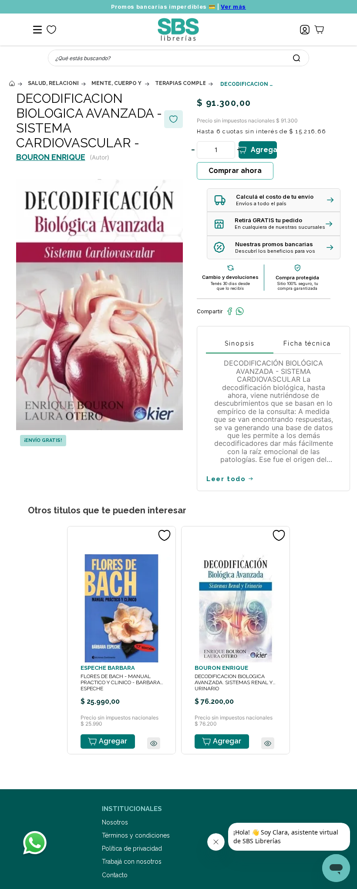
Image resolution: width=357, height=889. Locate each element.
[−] (193, 150)
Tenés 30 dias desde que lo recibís (230, 286)
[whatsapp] (239, 311)
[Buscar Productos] (296, 58)
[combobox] (178, 58)
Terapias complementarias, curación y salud (180, 83)
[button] (273, 200)
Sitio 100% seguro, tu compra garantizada (297, 286)
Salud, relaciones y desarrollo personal (53, 83)
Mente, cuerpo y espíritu (116, 83)
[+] (239, 150)
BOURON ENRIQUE (50, 157)
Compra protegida (297, 278)
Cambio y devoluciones (230, 277)
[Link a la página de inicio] (12, 83)
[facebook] (229, 311)
